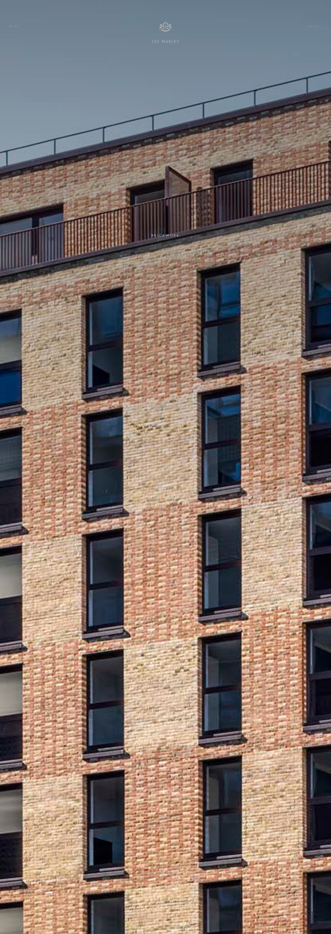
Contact (314, 26)
